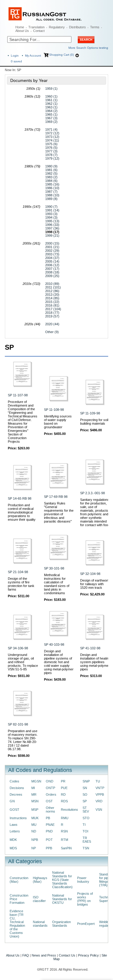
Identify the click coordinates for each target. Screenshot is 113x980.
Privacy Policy (88, 955)
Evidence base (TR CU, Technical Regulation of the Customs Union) (17, 923)
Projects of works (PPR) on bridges (85, 899)
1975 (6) (51, 144)
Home (19, 27)
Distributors (77, 27)
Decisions (17, 788)
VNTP (100, 788)
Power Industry (83, 879)
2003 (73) (52, 254)
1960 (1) (51, 96)
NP (33, 848)
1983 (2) (51, 177)
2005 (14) (52, 261)
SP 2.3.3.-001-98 (92, 493)
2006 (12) (52, 265)
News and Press (44, 955)
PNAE (50, 824)
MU (33, 824)
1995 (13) (52, 221)
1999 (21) (52, 235)
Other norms (50, 809)
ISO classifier (39, 899)
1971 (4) (51, 129)
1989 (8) (51, 199)
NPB (34, 839)
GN (12, 801)
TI (84, 824)
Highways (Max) (40, 879)
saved (16, 61)
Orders (51, 794)
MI (33, 788)
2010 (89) (52, 284)
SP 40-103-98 (54, 644)
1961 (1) (51, 100)
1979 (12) (52, 158)
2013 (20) (52, 294)
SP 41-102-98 (90, 648)
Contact (39, 31)
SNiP (86, 781)
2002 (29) (52, 250)
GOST (14, 809)
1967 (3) (51, 118)
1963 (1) (51, 107)
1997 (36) (52, 228)
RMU (64, 818)
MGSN (36, 781)
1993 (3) (51, 214)
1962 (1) (51, 103)
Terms (94, 27)
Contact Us (67, 955)
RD (63, 794)
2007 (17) (52, 268)
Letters (15, 831)
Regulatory (57, 27)
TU (98, 781)
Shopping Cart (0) (61, 54)
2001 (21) (52, 247)
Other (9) (52, 332)
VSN (99, 809)
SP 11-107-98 (18, 395)
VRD (99, 801)
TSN (86, 848)
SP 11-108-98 (54, 409)
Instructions (18, 818)
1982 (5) (51, 173)
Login (15, 55)
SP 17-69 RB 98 (55, 496)
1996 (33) (52, 224)
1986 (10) (52, 188)
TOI (85, 831)
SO (85, 794)
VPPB (100, 794)
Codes (14, 781)
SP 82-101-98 (18, 724)
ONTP (50, 788)
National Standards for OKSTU (62, 899)
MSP (34, 809)
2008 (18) (52, 272)
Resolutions (69, 809)
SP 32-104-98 (90, 574)
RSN (64, 831)
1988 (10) (52, 195)
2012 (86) (52, 291)
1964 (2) (51, 111)
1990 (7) (51, 206)
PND (49, 831)
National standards (40, 923)
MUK (35, 818)
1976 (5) (51, 147)
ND (33, 831)
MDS (13, 848)
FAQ (25, 955)
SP (85, 801)
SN (85, 788)
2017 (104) (53, 309)
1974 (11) (52, 140)
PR (63, 781)
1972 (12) (52, 133)
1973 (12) (52, 137)
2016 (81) (52, 305)
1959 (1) (51, 88)
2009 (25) (52, 276)
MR (33, 794)
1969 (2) (51, 121)
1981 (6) (51, 170)
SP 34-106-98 (18, 648)
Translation (36, 27)
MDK (13, 839)
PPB (49, 848)
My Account (33, 55)
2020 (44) (52, 324)
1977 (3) (51, 151)
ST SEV (86, 809)
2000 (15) (52, 243)
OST (49, 801)
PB (48, 818)
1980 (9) (51, 166)
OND (49, 781)
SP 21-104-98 (18, 572)
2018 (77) (52, 312)
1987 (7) (51, 191)
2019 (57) (52, 316)
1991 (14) (52, 210)
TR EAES (87, 839)
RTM (64, 839)
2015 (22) (52, 302)
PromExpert (86, 923)
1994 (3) (51, 217)
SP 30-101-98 (54, 568)
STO (86, 818)
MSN (35, 801)
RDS (64, 801)
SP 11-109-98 (90, 413)
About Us (22, 31)
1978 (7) (51, 155)
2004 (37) (52, 258)
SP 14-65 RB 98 (19, 498)
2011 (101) (53, 287)
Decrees (16, 794)
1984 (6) (51, 181)
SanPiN (66, 848)
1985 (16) (52, 184)
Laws (13, 824)
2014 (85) (52, 298)
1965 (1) (51, 114)
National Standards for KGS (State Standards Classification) (62, 880)
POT (49, 839)
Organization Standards (61, 923)
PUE (64, 788)
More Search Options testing (88, 47)
